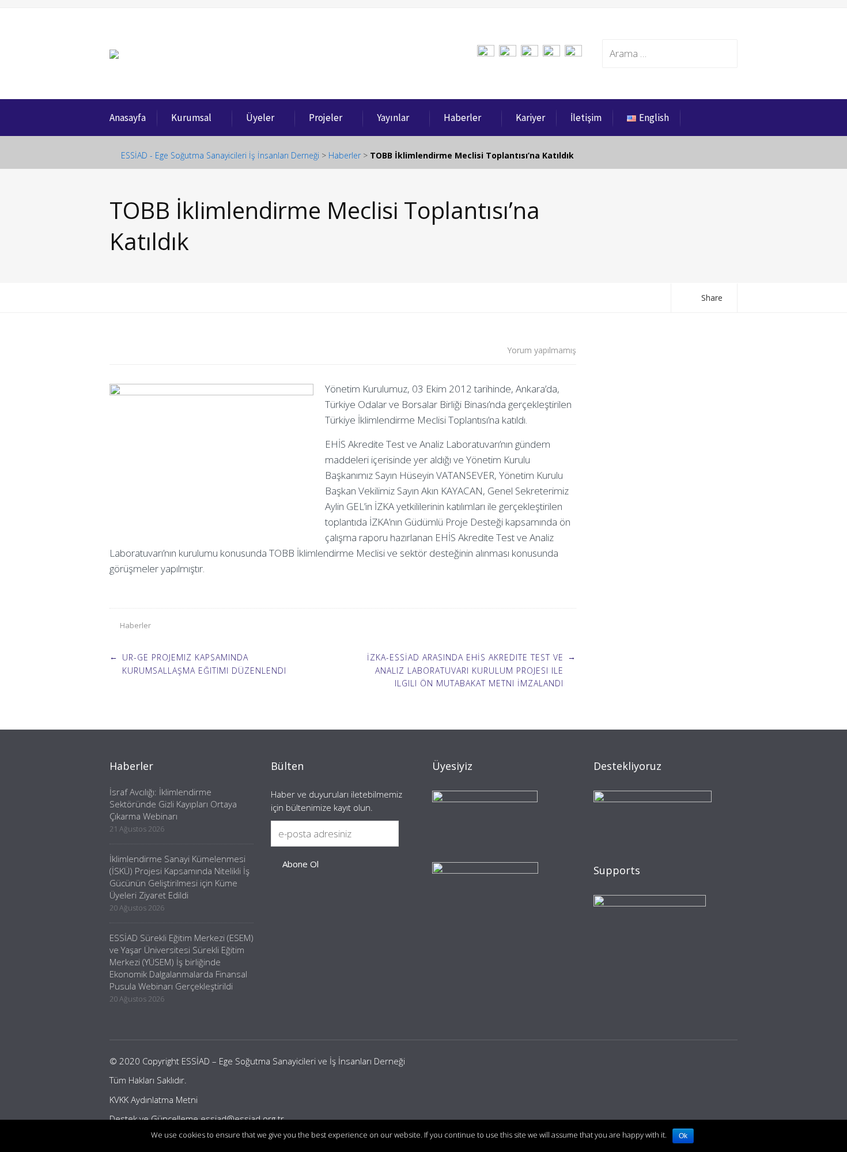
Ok (683, 1136)
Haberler (462, 117)
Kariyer (530, 117)
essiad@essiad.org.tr (242, 1118)
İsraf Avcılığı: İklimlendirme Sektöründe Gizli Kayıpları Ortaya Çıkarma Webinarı (173, 804)
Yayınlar (393, 117)
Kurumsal (191, 117)
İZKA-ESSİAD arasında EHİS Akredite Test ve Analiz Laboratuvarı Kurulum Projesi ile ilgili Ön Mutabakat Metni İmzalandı (465, 670)
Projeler (325, 117)
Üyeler (260, 117)
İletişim (586, 117)
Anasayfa (127, 117)
